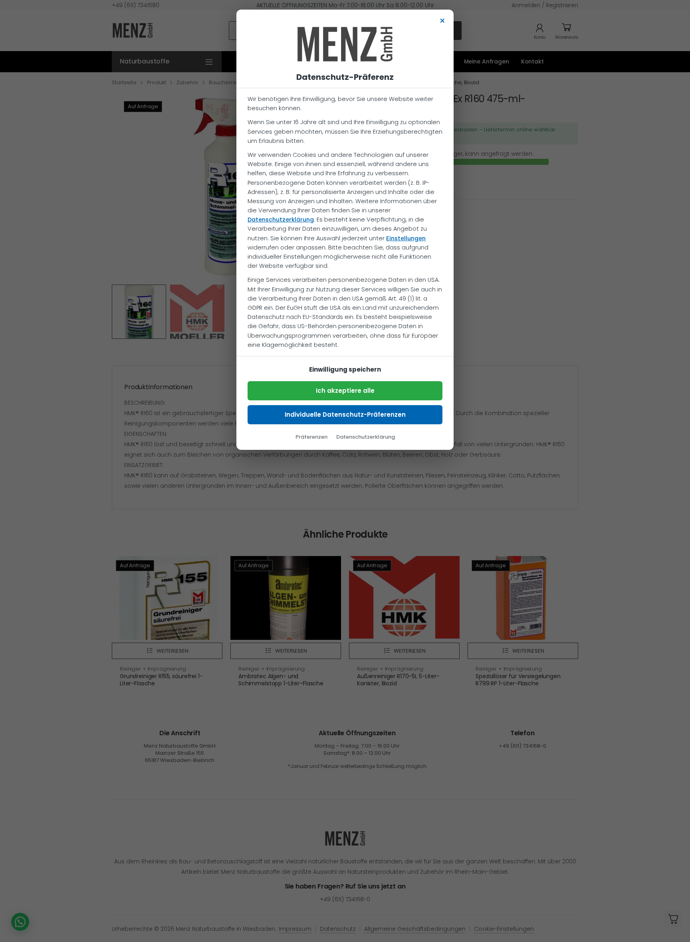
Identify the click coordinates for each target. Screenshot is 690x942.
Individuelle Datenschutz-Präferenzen (345, 414)
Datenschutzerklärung (281, 220)
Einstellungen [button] (406, 238)
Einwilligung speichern (345, 369)
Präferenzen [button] (311, 437)
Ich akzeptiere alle (345, 390)
